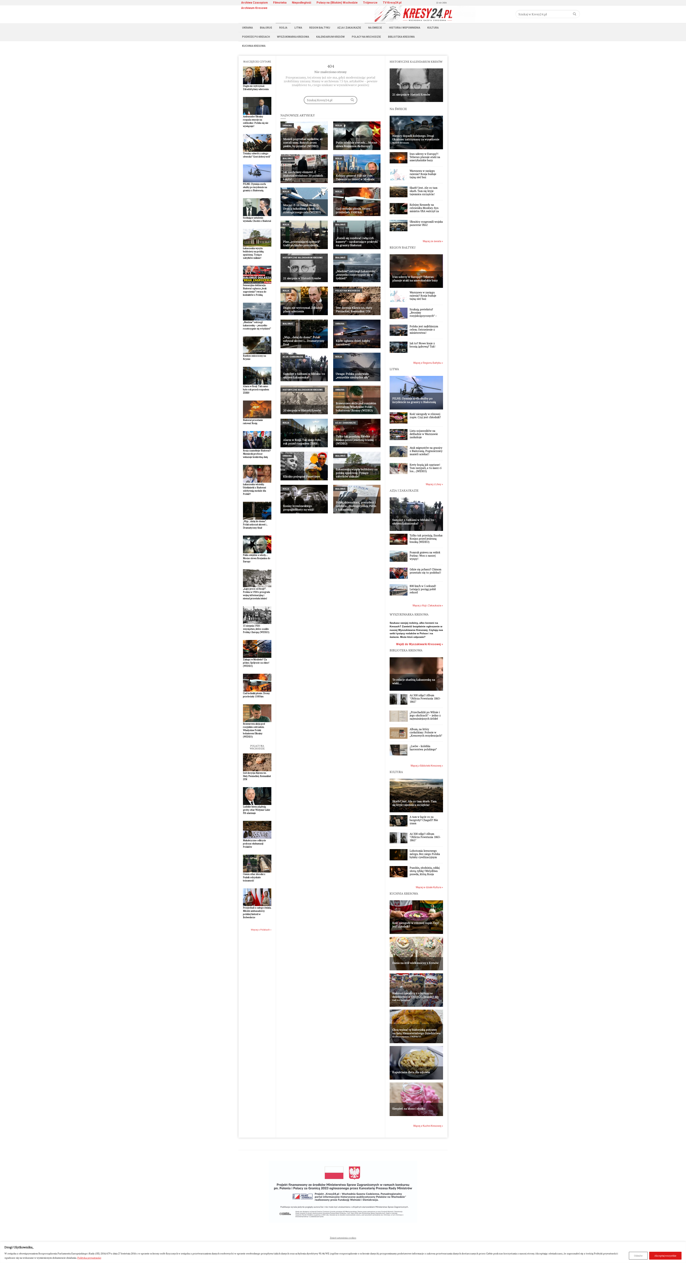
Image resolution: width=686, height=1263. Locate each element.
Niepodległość (301, 2)
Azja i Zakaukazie (349, 27)
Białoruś (266, 27)
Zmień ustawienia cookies (343, 1237)
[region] (343, 1252)
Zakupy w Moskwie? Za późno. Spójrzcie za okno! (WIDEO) (256, 662)
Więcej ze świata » (433, 241)
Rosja (283, 27)
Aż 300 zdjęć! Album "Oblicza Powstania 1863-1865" (425, 698)
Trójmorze (370, 2)
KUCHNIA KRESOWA (404, 893)
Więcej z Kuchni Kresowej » (428, 1125)
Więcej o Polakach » (261, 929)
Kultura (433, 27)
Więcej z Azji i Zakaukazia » (427, 605)
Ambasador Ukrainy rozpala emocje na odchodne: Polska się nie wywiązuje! (255, 121)
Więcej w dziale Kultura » (429, 887)
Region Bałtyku (319, 27)
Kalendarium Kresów (330, 36)
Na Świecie (375, 27)
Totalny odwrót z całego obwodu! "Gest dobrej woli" (257, 155)
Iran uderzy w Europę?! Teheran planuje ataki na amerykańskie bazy (425, 157)
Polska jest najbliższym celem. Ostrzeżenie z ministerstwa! (424, 329)
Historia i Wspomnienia (404, 27)
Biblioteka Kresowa (401, 36)
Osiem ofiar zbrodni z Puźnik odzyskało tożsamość (254, 877)
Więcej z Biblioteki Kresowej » (427, 765)
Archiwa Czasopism (254, 2)
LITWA (394, 369)
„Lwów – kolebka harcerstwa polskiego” (423, 747)
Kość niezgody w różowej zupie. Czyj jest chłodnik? (425, 415)
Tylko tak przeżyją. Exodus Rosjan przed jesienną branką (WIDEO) (426, 538)
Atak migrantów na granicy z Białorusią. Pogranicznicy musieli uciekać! (426, 451)
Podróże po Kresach (256, 36)
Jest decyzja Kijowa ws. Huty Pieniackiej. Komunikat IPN (257, 776)
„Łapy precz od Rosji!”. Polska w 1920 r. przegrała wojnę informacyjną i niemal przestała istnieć (256, 593)
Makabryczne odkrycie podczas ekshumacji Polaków (254, 843)
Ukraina (247, 27)
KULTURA (396, 771)
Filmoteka (280, 2)
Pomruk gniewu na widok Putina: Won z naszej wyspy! (425, 555)
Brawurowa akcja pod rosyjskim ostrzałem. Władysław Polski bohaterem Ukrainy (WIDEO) (254, 730)
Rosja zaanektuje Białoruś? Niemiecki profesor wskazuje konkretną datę (257, 454)
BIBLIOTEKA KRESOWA (406, 650)
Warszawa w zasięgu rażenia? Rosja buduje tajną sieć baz (423, 174)
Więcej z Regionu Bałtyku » (428, 362)
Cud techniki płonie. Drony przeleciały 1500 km (256, 695)
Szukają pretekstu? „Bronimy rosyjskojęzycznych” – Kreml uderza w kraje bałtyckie (423, 316)
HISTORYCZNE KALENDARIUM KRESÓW (416, 61)
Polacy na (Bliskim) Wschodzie (337, 2)
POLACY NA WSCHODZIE (257, 747)
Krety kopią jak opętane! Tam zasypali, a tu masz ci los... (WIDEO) (425, 468)
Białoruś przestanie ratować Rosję (253, 421)
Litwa (298, 27)
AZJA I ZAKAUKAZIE (404, 490)
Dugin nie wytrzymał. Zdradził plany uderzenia (256, 87)
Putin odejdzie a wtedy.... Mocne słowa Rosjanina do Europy (256, 558)
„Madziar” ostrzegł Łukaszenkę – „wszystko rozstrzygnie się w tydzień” (257, 325)
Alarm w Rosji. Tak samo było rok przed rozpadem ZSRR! (256, 389)
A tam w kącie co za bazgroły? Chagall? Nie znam (424, 820)
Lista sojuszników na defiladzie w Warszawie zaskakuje (424, 434)
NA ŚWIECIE (398, 108)
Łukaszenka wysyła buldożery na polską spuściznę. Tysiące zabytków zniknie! (253, 253)
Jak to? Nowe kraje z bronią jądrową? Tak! (422, 345)
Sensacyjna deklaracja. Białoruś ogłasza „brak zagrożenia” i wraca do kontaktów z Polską (255, 290)
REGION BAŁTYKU (403, 247)
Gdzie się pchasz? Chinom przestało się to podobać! (425, 571)
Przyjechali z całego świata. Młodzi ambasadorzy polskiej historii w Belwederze (257, 912)
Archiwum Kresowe (254, 8)
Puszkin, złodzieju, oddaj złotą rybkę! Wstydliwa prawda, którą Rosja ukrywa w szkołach (425, 872)
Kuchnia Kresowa (253, 45)
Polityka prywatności (89, 1257)
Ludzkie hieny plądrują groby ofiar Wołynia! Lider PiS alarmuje (256, 810)
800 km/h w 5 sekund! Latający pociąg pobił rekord (423, 589)
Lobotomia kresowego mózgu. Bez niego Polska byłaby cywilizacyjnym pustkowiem (425, 855)
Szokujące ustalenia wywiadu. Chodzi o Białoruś (257, 219)
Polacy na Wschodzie (366, 36)
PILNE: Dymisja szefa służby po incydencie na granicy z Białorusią (255, 187)
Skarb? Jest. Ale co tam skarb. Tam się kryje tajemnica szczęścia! (423, 191)
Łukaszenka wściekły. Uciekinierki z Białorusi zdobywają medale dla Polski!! (254, 489)
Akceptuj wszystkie (665, 1255)
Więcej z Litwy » (434, 484)
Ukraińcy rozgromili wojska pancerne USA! (426, 223)
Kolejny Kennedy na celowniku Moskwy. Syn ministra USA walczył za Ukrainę (424, 209)
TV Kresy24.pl (392, 2)
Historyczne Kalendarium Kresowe (303, 257)
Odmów (638, 1255)
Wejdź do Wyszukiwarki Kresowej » (419, 644)
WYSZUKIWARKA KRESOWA (409, 614)
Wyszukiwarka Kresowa (293, 36)
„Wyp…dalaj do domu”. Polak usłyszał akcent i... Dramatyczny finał (255, 524)
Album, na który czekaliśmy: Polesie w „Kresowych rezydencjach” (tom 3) (426, 733)
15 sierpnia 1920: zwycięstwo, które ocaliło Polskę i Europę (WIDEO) (256, 629)
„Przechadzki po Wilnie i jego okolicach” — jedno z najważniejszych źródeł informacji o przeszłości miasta (425, 719)
